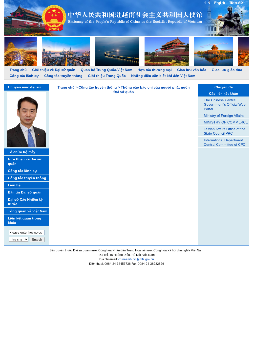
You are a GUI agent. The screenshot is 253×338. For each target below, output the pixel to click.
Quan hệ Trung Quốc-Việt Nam (106, 70)
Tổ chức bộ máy (21, 152)
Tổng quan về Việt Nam (27, 211)
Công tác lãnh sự (24, 76)
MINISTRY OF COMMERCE (226, 122)
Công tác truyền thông (63, 76)
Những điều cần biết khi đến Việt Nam (163, 76)
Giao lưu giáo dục (227, 70)
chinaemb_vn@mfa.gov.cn (136, 259)
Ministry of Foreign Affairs (224, 116)
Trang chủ (18, 70)
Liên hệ (14, 185)
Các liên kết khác (223, 94)
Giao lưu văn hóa (191, 70)
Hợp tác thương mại (155, 70)
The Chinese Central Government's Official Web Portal (225, 104)
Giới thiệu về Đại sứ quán (53, 70)
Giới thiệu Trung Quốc (107, 76)
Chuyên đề (223, 87)
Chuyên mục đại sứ (24, 87)
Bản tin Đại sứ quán (25, 192)
